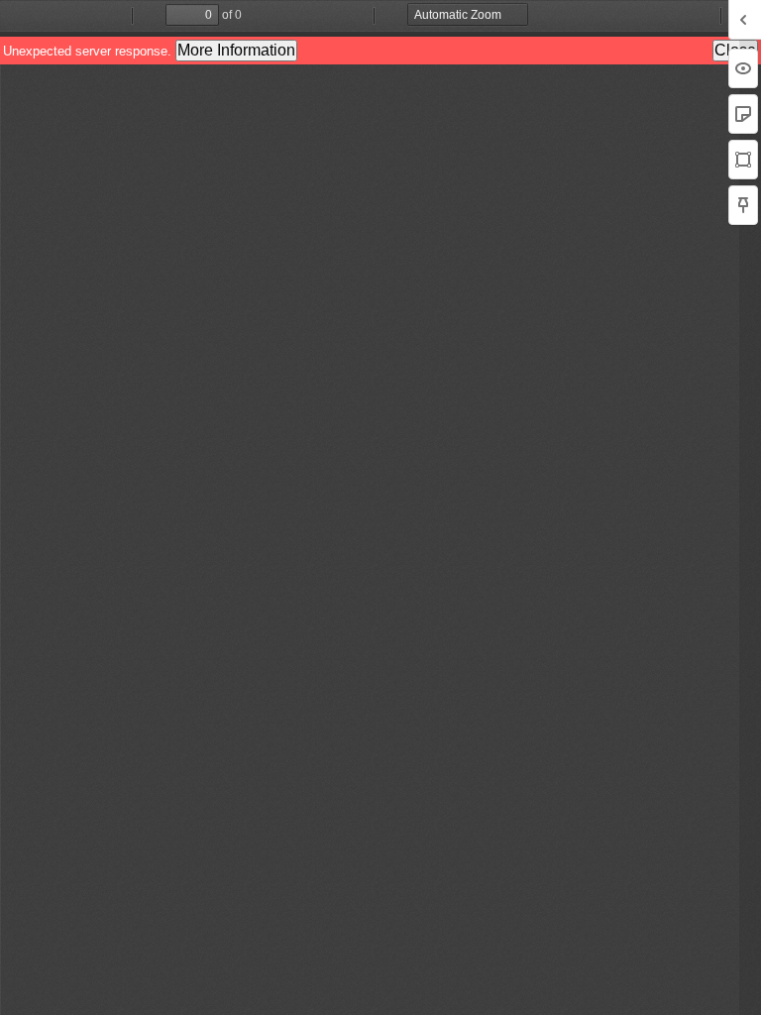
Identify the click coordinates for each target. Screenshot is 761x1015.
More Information (236, 50)
